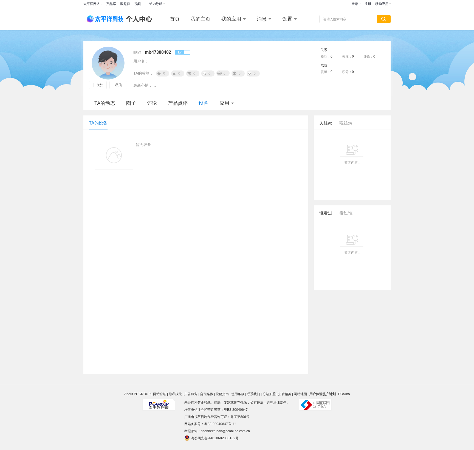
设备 (203, 103)
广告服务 (191, 394)
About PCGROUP (137, 394)
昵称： (139, 52)
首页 (175, 19)
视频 (137, 4)
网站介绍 (159, 394)
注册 (368, 4)
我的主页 (200, 19)
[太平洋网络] (158, 402)
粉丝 (345, 123)
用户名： (141, 61)
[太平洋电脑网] (102, 19)
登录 (355, 4)
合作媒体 (206, 394)
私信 (118, 85)
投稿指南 (222, 394)
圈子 (131, 103)
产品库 (111, 4)
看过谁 (345, 213)
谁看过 (325, 213)
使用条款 (237, 394)
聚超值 (125, 4)
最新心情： (143, 85)
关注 (100, 85)
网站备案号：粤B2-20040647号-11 (210, 424)
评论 (152, 103)
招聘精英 (284, 394)
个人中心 (138, 19)
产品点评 (178, 103)
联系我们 (253, 394)
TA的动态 (104, 103)
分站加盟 (269, 394)
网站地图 (300, 394)
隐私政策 (175, 394)
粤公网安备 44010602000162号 (215, 438)
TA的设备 (98, 123)
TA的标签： (143, 73)
